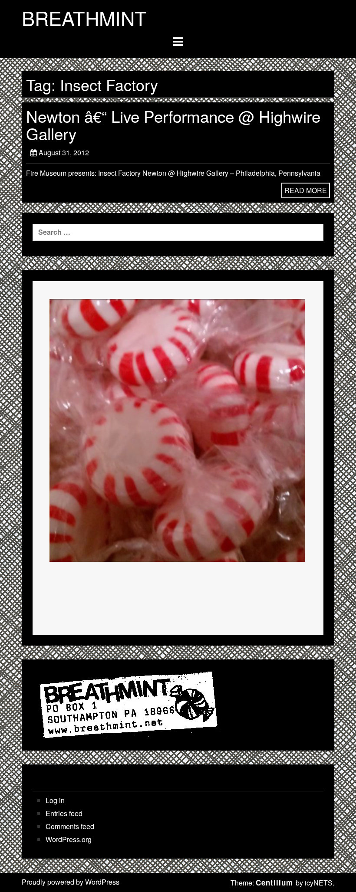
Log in (55, 800)
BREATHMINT (84, 18)
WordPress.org (69, 839)
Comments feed (70, 826)
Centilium (274, 882)
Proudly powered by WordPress (70, 882)
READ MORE (305, 190)
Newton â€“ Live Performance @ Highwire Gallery (173, 124)
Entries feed (64, 813)
